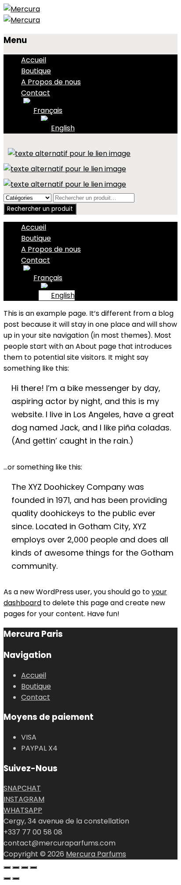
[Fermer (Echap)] (33, 867)
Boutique (36, 71)
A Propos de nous (51, 82)
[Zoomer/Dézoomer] (7, 867)
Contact (35, 93)
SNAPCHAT (22, 788)
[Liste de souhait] (65, 168)
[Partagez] (24, 867)
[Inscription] (69, 153)
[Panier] (65, 184)
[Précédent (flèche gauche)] (7, 878)
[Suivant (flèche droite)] (15, 878)
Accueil (33, 60)
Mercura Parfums (96, 854)
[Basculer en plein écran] (15, 867)
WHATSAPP (23, 810)
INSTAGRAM (24, 799)
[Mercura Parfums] (22, 9)
